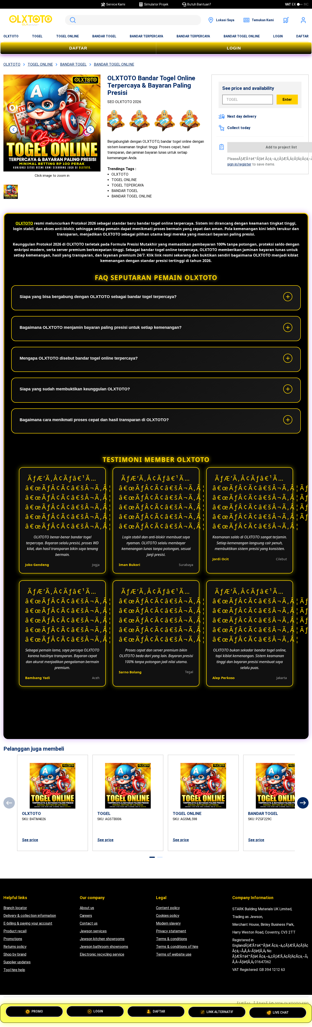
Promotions (12, 939)
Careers (86, 915)
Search (72, 20)
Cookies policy (167, 915)
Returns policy (14, 946)
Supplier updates (17, 962)
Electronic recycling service (102, 954)
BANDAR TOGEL (104, 36)
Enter (287, 99)
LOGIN (278, 36)
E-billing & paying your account (27, 923)
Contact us (89, 923)
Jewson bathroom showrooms (104, 946)
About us (87, 908)
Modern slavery (168, 923)
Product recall (14, 931)
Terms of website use (173, 954)
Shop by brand (14, 954)
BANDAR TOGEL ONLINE (242, 36)
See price (30, 840)
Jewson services (93, 931)
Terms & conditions (171, 939)
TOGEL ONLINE (67, 36)
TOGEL (37, 36)
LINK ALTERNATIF (219, 1013)
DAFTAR (302, 36)
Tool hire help (14, 970)
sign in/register (239, 164)
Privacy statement (171, 931)
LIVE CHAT (281, 1012)
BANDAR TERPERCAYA (146, 36)
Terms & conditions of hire (177, 946)
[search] (133, 20)
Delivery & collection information (29, 915)
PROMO (37, 1012)
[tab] (152, 857)
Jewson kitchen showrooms (102, 939)
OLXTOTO (11, 36)
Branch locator (15, 908)
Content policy (168, 908)
